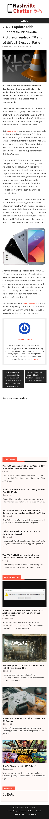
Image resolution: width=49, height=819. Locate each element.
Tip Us (24, 814)
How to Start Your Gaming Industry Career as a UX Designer (23, 719)
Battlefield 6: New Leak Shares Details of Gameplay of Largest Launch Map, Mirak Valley (23, 511)
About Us (38, 811)
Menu (25, 20)
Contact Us (16, 814)
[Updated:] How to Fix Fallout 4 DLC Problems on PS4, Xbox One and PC (23, 666)
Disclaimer (22, 811)
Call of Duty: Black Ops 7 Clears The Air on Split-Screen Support (21, 532)
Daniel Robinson (25, 47)
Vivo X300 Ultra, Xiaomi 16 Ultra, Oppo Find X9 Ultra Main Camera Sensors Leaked (23, 467)
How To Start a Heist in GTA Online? (19, 766)
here (36, 359)
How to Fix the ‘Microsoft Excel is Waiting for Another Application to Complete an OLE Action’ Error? (23, 613)
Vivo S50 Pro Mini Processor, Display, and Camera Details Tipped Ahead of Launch (20, 556)
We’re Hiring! (32, 814)
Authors (30, 811)
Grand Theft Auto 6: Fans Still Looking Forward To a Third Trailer (23, 490)
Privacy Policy (12, 811)
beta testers (29, 303)
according (11, 131)
